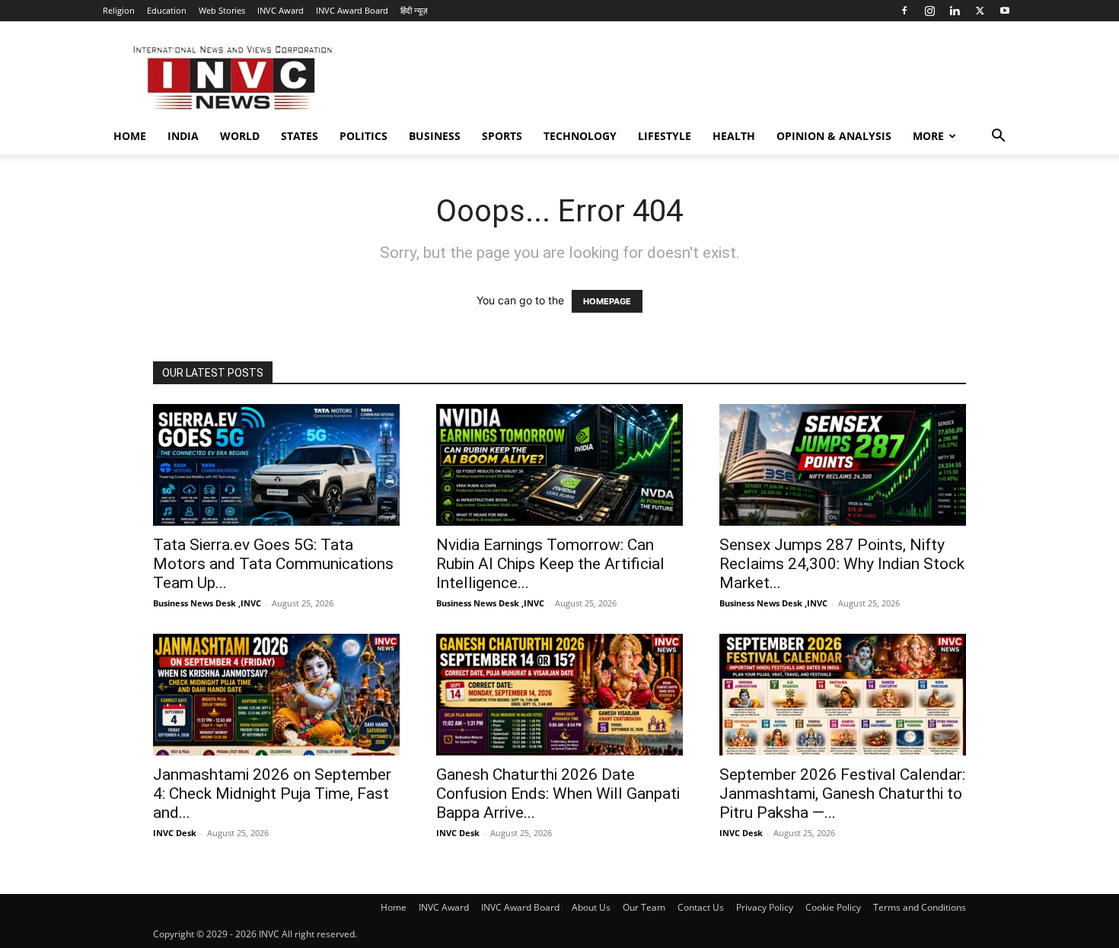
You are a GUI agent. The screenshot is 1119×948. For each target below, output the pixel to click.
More (928, 136)
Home (129, 136)
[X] (979, 10)
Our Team (644, 907)
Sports (502, 136)
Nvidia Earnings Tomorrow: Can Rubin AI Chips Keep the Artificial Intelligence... (550, 564)
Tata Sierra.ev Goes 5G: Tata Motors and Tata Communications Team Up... (273, 564)
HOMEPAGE (607, 301)
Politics (363, 136)
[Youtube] (1004, 10)
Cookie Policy (833, 907)
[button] (998, 137)
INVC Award (280, 10)
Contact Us (700, 907)
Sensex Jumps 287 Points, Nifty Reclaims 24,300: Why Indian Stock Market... (841, 564)
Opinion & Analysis (833, 136)
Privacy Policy (764, 907)
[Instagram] (929, 10)
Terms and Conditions (919, 907)
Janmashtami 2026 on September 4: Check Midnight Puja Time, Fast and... (272, 793)
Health (734, 136)
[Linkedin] (954, 10)
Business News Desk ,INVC (207, 603)
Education (166, 10)
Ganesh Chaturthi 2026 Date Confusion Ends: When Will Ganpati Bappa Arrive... (558, 793)
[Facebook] (904, 10)
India (183, 136)
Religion (119, 10)
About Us (591, 907)
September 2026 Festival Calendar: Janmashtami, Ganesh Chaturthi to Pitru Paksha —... (842, 793)
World (240, 136)
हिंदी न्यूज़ (414, 10)
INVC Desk (174, 832)
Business (435, 136)
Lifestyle (664, 136)
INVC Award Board (352, 10)
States (299, 136)
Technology (580, 136)
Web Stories (222, 10)
